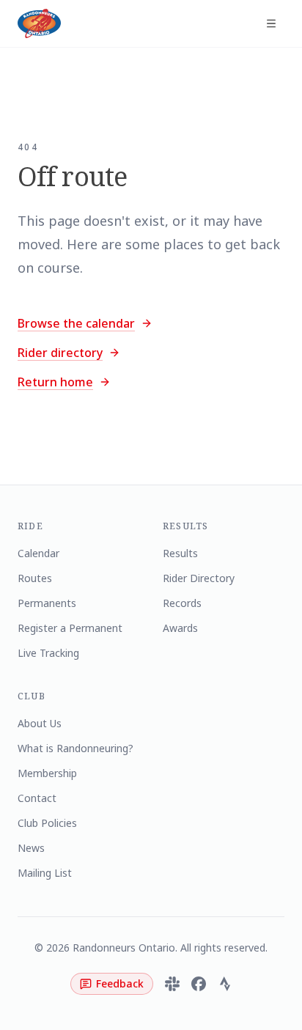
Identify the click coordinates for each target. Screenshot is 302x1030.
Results (180, 553)
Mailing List (45, 873)
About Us (40, 723)
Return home (55, 382)
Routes (35, 578)
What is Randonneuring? (75, 748)
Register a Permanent (70, 628)
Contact (37, 798)
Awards (180, 628)
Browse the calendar (76, 323)
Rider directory (60, 353)
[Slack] (172, 983)
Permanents (47, 603)
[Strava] (225, 983)
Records (182, 603)
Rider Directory (199, 578)
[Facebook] (198, 983)
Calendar (38, 553)
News (31, 848)
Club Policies (47, 823)
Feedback (120, 983)
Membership (47, 773)
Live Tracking (48, 653)
